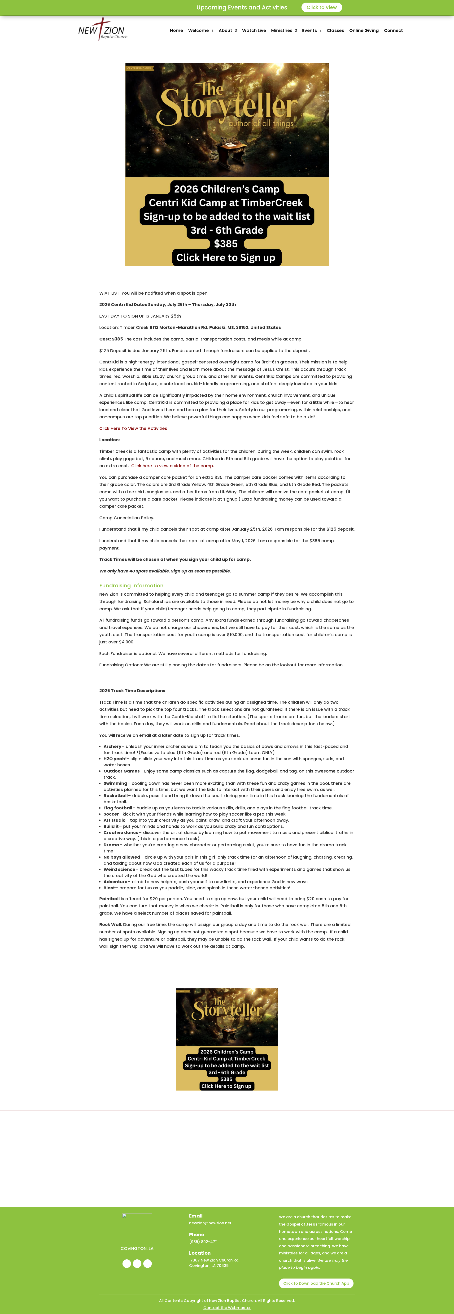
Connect (393, 31)
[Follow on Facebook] (126, 1263)
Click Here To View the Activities (133, 428)
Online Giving (364, 31)
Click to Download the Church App (316, 1283)
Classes (335, 31)
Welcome (198, 31)
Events (309, 31)
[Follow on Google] (137, 1263)
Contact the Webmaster (227, 1307)
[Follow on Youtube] (147, 1263)
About (225, 31)
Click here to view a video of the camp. (172, 466)
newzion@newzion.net (210, 1223)
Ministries (281, 31)
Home (176, 31)
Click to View (322, 7)
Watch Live (254, 31)
